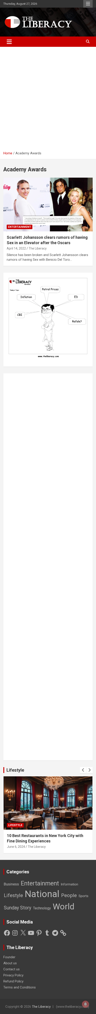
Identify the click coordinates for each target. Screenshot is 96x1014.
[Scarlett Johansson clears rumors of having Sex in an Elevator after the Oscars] (48, 205)
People (69, 895)
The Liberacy (38, 248)
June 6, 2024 (16, 846)
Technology (42, 908)
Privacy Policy (13, 975)
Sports (83, 896)
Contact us (11, 969)
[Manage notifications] (85, 1004)
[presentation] (83, 770)
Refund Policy (13, 981)
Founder (9, 957)
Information (69, 884)
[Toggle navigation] (9, 42)
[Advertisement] (48, 100)
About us (10, 963)
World (63, 906)
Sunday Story (17, 908)
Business (11, 884)
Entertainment (19, 226)
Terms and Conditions (19, 987)
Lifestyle (15, 770)
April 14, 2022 (16, 248)
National (42, 894)
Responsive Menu (88, 4)
